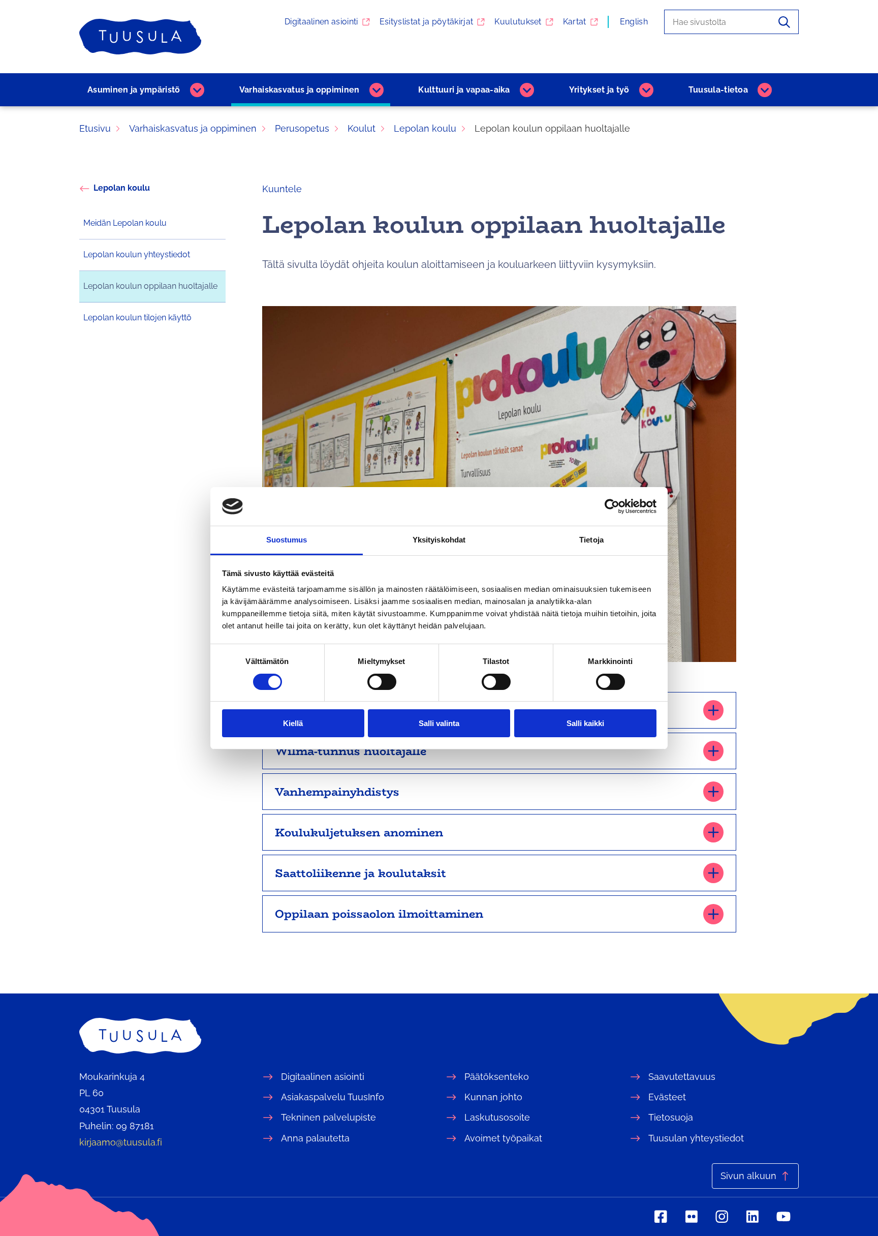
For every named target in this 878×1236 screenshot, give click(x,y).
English (634, 21)
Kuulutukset (518, 21)
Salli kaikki (585, 723)
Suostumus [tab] (286, 539)
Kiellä (293, 723)
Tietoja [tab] (591, 539)
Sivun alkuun (748, 1175)
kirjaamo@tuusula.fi (120, 1142)
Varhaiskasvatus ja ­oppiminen (299, 90)
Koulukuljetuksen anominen (359, 832)
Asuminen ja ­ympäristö (133, 90)
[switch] (381, 682)
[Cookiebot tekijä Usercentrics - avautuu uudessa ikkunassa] (612, 506)
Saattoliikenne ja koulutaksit (360, 873)
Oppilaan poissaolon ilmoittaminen (379, 913)
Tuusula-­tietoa (718, 90)
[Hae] (784, 22)
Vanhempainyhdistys (337, 791)
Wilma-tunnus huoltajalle (350, 751)
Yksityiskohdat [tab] (439, 539)
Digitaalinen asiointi (321, 21)
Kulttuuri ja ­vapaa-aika (464, 90)
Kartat (574, 21)
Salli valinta (439, 723)
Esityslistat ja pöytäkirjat (427, 21)
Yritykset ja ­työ (599, 90)
